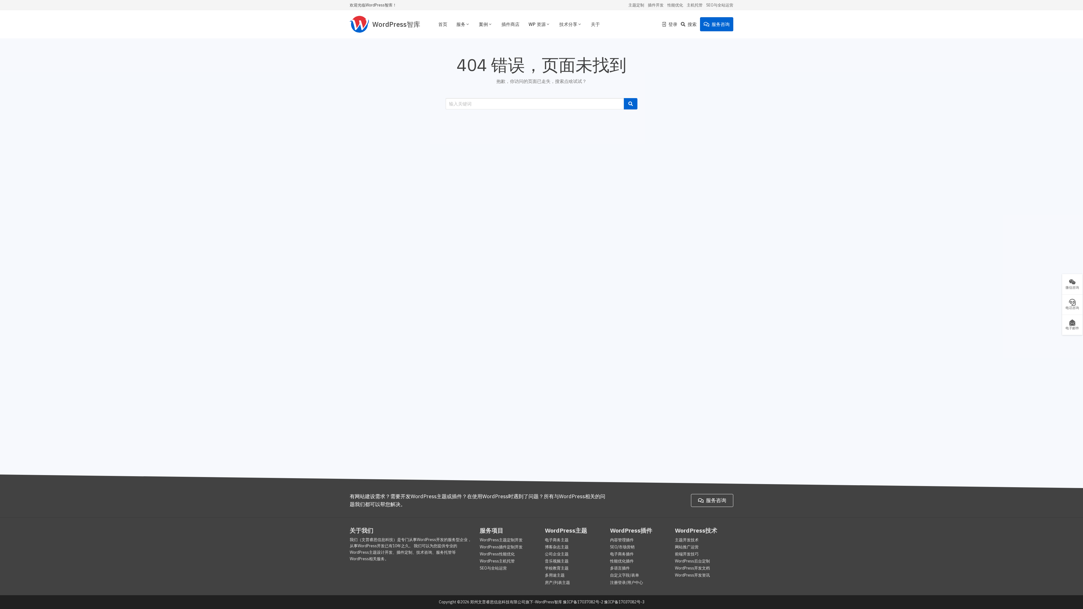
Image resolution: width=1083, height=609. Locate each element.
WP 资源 (537, 24)
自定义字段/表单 (624, 575)
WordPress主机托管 (497, 561)
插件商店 (510, 24)
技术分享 (568, 24)
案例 (483, 24)
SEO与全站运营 (719, 5)
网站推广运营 (687, 547)
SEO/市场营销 (622, 547)
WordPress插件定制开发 (501, 547)
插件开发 (656, 5)
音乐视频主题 (557, 561)
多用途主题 (555, 575)
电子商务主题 (557, 539)
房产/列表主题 (557, 582)
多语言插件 (620, 568)
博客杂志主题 (557, 547)
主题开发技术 (687, 539)
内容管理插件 (622, 539)
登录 (672, 24)
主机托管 (695, 5)
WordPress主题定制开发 (501, 539)
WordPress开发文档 (692, 568)
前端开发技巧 (687, 554)
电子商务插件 (622, 554)
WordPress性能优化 (497, 554)
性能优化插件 (622, 561)
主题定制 (636, 5)
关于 (595, 24)
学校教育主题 (557, 568)
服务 (460, 24)
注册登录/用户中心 (626, 582)
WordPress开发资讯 (692, 575)
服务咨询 (721, 24)
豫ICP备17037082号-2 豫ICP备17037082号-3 (603, 601)
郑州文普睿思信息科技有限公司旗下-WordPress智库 (516, 601)
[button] (630, 103)
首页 (442, 24)
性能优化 (675, 5)
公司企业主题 (557, 554)
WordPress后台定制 (692, 561)
